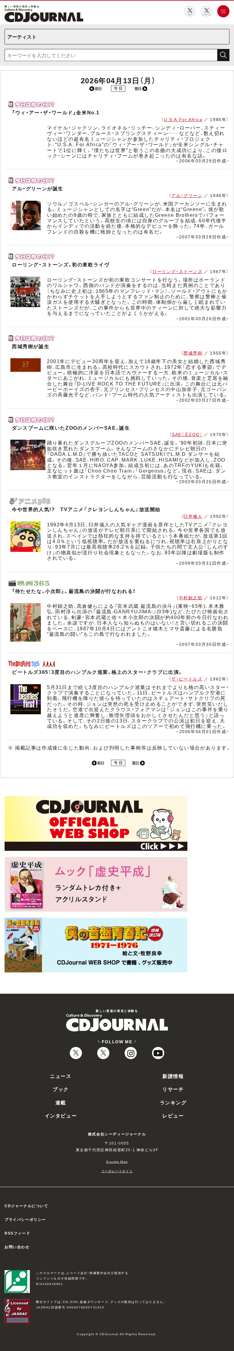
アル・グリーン (186, 195)
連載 (60, 1102)
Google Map (117, 1161)
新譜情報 (173, 1075)
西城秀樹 (192, 353)
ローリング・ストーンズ (177, 271)
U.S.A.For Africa (183, 119)
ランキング (173, 1102)
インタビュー (61, 1115)
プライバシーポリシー (25, 1219)
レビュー (173, 1115)
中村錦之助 (191, 597)
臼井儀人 (192, 516)
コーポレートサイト (117, 1171)
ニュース (60, 1075)
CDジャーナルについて (26, 1205)
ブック (61, 1089)
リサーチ (173, 1089)
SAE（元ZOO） (187, 434)
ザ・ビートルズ (186, 679)
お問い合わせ (17, 1246)
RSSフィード (17, 1233)
